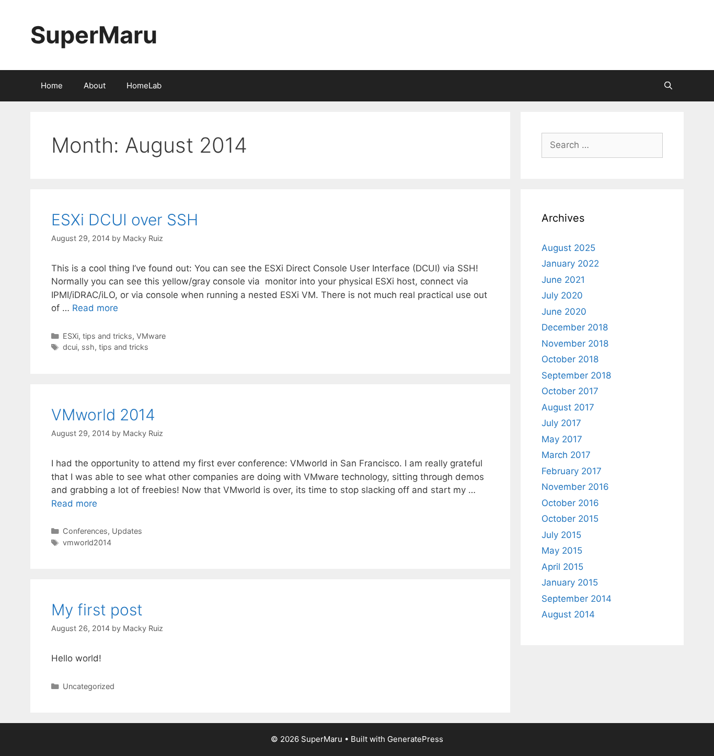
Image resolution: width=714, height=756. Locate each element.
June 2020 (564, 311)
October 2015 (570, 518)
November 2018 (575, 343)
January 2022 (570, 263)
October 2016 (570, 503)
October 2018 (570, 359)
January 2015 (570, 582)
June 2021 (563, 279)
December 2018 (575, 327)
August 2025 (568, 248)
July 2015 (561, 535)
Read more (95, 308)
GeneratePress (415, 739)
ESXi (70, 335)
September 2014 (577, 598)
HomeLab (144, 85)
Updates (127, 530)
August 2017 (568, 407)
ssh (88, 346)
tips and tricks (107, 335)
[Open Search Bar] (668, 85)
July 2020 (562, 295)
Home (52, 85)
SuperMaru (93, 34)
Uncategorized (88, 686)
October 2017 (570, 391)
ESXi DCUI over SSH (124, 219)
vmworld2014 (87, 542)
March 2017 (566, 455)
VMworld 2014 (103, 414)
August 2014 (568, 614)
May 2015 (562, 550)
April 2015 (562, 567)
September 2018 (576, 375)
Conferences (85, 530)
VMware (151, 335)
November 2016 (575, 487)
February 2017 (572, 471)
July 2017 (561, 423)
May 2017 (562, 439)
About (95, 85)
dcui (70, 346)
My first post (97, 609)
